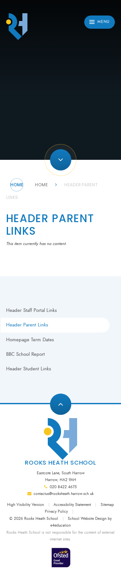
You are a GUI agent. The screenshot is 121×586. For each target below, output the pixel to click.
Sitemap (107, 505)
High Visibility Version (25, 505)
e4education (60, 525)
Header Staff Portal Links (31, 310)
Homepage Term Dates (30, 339)
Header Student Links (28, 368)
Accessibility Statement (72, 505)
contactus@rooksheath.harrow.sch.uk (64, 494)
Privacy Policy (56, 511)
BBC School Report (25, 354)
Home (16, 185)
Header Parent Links (27, 325)
